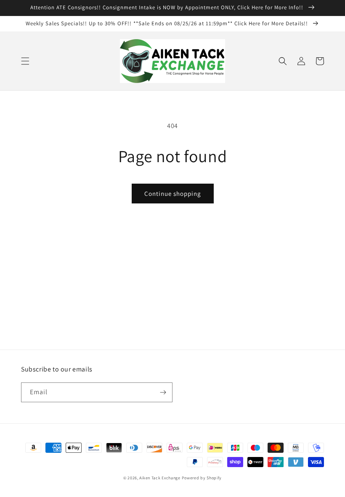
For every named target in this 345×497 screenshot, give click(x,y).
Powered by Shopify (202, 478)
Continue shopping (172, 194)
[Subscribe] (163, 392)
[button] (25, 61)
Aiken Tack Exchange (159, 478)
